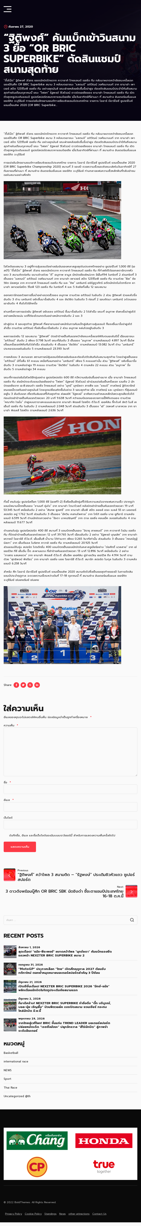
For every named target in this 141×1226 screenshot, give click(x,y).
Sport (7, 1079)
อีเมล (9, 800)
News (62, 1214)
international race (16, 1061)
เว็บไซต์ (8, 818)
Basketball (11, 1053)
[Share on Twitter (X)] (30, 685)
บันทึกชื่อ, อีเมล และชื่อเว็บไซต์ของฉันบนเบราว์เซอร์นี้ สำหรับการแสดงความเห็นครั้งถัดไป (62, 835)
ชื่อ (7, 782)
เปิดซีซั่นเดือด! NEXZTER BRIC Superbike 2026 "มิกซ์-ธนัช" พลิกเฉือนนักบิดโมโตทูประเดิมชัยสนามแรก (63, 988)
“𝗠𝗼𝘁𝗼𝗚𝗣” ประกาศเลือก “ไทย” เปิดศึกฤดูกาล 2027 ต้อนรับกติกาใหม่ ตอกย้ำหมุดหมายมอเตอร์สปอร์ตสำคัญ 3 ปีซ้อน (62, 971)
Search (132, 920)
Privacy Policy (13, 1214)
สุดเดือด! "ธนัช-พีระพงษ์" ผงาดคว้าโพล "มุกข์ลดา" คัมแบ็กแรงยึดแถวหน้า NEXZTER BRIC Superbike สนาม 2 (65, 953)
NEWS (8, 1070)
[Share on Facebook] (16, 685)
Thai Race (10, 1088)
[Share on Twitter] (23, 685)
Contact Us (99, 1214)
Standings (50, 1214)
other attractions (79, 1214)
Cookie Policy (33, 1214)
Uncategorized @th (17, 1096)
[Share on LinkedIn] (37, 685)
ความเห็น (11, 725)
